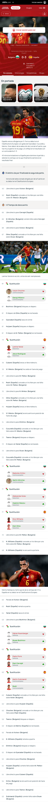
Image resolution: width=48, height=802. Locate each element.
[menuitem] (17, 8)
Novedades (7, 73)
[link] (16, 8)
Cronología (19, 73)
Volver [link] (7, 14)
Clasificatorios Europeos (5, 7)
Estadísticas (32, 73)
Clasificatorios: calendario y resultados (25, 98)
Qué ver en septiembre (7, 99)
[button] (42, 8)
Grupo (41, 73)
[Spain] (44, 339)
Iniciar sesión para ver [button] (26, 30)
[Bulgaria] (44, 283)
